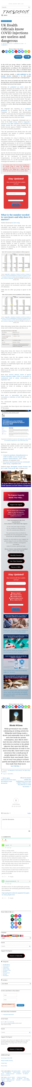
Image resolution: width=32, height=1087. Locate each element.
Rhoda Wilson (7, 43)
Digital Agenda (5, 1078)
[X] (3, 51)
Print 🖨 (18, 56)
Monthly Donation (16, 555)
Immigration (10, 1080)
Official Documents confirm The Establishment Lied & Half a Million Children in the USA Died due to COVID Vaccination (23, 782)
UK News (5, 971)
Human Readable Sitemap (7, 1060)
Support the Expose (16, 504)
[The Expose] (16, 12)
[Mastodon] (22, 51)
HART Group (13, 122)
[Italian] (19, 935)
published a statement (24, 115)
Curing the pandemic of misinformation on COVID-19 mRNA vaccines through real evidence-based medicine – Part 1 (15, 456)
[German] (10, 935)
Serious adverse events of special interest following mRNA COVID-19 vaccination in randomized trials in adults (16, 376)
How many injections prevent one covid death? (16, 462)
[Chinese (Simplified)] (8, 935)
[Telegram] (12, 51)
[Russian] (5, 935)
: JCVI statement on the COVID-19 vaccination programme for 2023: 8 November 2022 (17, 439)
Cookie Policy (4, 1063)
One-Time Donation (16, 561)
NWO (13, 1078)
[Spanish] (16, 935)
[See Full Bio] (20, 766)
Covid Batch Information (8, 1014)
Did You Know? (6, 966)
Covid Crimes (26, 1080)
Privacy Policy (4, 1065)
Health (18, 1080)
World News (6, 975)
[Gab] (9, 51)
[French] (22, 935)
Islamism (19, 1078)
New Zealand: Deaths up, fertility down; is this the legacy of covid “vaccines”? (16, 651)
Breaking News (6, 964)
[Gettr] (16, 51)
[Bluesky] (19, 51)
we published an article (16, 87)
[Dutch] (13, 935)
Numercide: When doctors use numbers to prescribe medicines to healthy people (16, 631)
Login (29, 813)
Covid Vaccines (6, 1081)
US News (5, 974)
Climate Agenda (21, 1077)
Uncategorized (6, 972)
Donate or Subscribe (16, 956)
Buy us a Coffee (16, 567)
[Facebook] (6, 51)
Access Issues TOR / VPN (6, 1058)
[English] (2, 935)
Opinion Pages (6, 968)
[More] (28, 51)
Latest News (6, 967)
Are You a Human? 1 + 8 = (16, 603)
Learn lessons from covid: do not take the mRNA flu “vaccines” (15, 671)
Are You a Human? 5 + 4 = (16, 198)
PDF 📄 (27, 56)
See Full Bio (15, 766)
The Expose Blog (6, 970)
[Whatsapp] (25, 51)
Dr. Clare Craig (15, 222)
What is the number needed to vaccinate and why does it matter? (15, 217)
